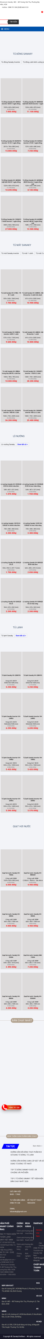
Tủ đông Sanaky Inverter (10, 62)
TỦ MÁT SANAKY (22, 245)
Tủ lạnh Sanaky (7, 636)
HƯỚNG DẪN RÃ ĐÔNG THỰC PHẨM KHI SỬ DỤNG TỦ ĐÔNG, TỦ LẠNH (26, 1153)
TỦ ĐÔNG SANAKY (23, 53)
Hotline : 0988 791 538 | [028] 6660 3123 (15, 7)
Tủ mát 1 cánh (27, 253)
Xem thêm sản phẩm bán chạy (22, 1136)
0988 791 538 (14, 1108)
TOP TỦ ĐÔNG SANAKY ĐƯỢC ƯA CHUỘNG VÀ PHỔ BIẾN (24, 1171)
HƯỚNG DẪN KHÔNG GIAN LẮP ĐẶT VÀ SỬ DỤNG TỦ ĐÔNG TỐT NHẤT (27, 1162)
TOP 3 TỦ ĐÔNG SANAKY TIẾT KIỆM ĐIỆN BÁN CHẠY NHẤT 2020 (27, 1179)
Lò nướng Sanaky (8, 444)
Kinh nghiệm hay (28, 1256)
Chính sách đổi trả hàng (21, 1246)
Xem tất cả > (22, 444)
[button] (6, 29)
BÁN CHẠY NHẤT (22, 1020)
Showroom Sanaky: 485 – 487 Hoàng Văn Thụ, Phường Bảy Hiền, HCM (20, 3)
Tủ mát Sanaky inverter (10, 253)
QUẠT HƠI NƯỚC (22, 826)
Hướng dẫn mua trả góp (29, 1246)
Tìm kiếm (13, 22)
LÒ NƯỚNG (19, 436)
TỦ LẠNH (18, 627)
